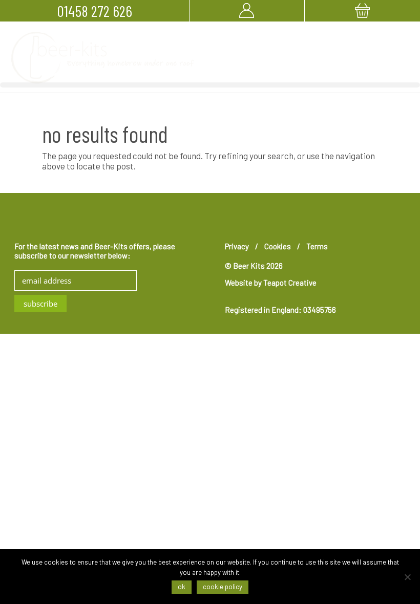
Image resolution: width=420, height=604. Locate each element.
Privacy (237, 246)
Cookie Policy (222, 587)
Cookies (277, 246)
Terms (317, 246)
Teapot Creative (290, 282)
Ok (181, 587)
